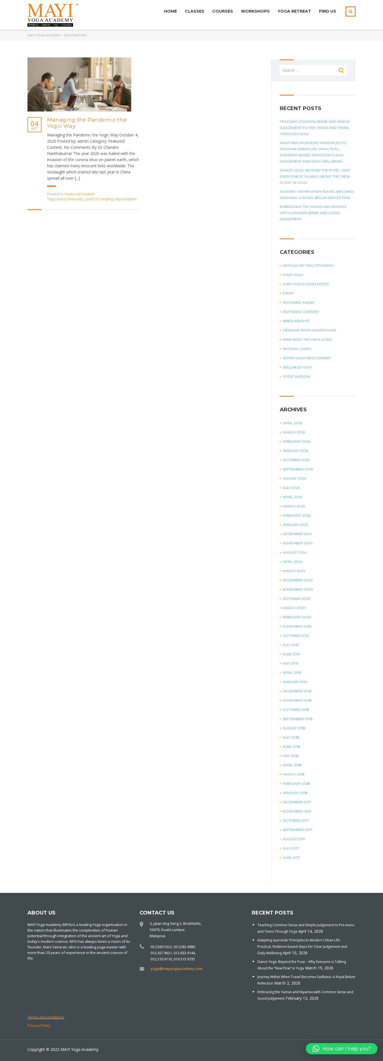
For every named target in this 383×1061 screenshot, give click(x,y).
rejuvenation (126, 198)
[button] (341, 1048)
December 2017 (297, 802)
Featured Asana (298, 302)
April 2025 (292, 497)
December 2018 (297, 691)
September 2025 (298, 469)
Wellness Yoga (297, 367)
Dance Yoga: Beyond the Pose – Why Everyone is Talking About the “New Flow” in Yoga (315, 176)
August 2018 (294, 728)
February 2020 (297, 617)
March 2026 (294, 432)
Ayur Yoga (293, 275)
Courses (222, 11)
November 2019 (297, 626)
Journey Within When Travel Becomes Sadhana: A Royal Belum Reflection (317, 194)
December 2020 (298, 580)
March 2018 (293, 774)
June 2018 (291, 746)
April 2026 (292, 423)
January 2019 (295, 682)
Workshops (255, 11)
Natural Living (297, 349)
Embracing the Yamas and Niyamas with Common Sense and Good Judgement (313, 213)
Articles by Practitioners (308, 265)
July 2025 (291, 488)
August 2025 (294, 478)
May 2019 (290, 663)
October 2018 (296, 709)
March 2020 (294, 608)
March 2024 (294, 571)
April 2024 (293, 561)
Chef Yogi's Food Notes (306, 284)
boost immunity (70, 198)
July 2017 (291, 848)
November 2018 (297, 700)
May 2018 (291, 756)
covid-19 (92, 198)
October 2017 (296, 820)
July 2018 (291, 737)
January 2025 (295, 525)
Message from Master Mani (309, 330)
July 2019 (291, 645)
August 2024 (294, 552)
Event (288, 293)
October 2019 (296, 635)
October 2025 (296, 460)
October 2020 (296, 598)
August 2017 (294, 839)
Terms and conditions (45, 1017)
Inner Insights (296, 321)
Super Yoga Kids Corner (307, 358)
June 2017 (291, 857)
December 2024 (297, 534)
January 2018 (295, 793)
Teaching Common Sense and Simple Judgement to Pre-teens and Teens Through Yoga (315, 127)
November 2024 (298, 543)
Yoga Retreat (294, 11)
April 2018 (292, 765)
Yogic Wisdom (296, 376)
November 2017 (297, 811)
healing (106, 198)
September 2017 (297, 830)
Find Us (327, 11)
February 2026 (297, 441)
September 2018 (298, 719)
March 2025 (294, 506)
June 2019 (291, 654)
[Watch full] (79, 84)
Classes (194, 11)
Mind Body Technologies (307, 339)
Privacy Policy (38, 1025)
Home (170, 11)
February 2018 (296, 783)
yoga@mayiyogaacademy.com (176, 968)
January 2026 (295, 451)
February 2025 (296, 515)
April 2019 (292, 672)
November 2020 (298, 589)
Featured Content (79, 193)
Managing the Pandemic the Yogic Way (87, 123)
